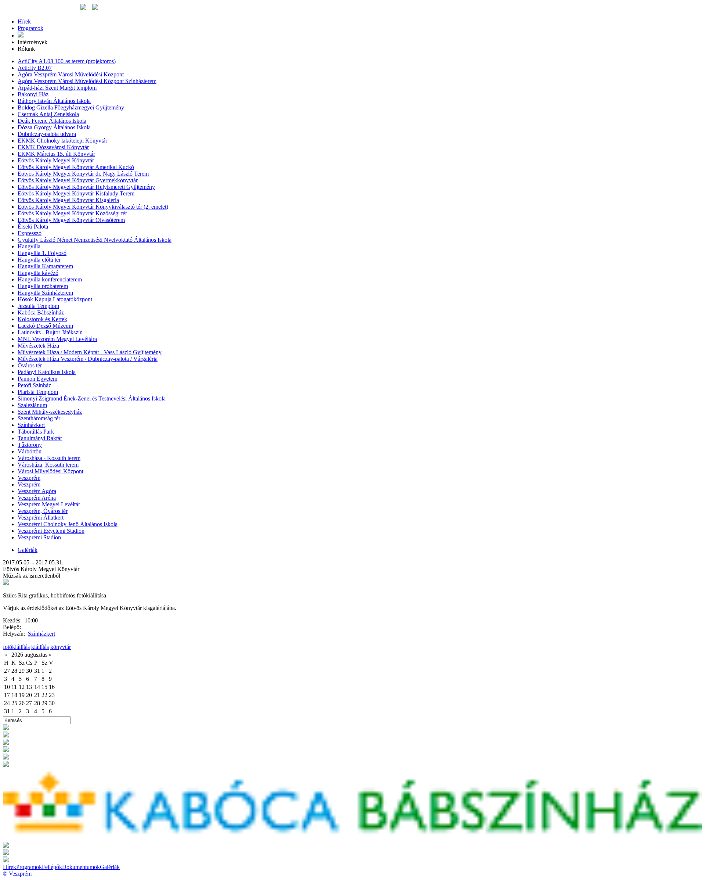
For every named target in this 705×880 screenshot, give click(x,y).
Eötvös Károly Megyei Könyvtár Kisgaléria (68, 200)
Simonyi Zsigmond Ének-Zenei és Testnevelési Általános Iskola (92, 398)
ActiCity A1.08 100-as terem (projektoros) (67, 61)
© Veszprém (17, 873)
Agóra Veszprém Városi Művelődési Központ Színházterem (87, 81)
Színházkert (31, 425)
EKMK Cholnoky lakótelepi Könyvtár (62, 140)
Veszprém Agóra (37, 491)
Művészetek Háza (38, 345)
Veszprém (29, 478)
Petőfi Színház (34, 385)
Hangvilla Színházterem (45, 293)
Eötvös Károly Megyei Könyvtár (56, 160)
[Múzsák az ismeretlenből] (6, 583)
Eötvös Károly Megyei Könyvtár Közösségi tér (72, 213)
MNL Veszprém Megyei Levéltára (57, 339)
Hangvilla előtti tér (39, 259)
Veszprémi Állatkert (41, 517)
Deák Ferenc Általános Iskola (52, 121)
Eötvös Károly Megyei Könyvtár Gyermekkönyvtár (78, 180)
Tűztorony (30, 445)
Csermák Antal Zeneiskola (48, 114)
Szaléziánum (32, 405)
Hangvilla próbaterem (43, 286)
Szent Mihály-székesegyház (50, 412)
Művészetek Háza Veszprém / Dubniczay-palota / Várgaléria (88, 359)
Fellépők (52, 867)
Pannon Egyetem (37, 379)
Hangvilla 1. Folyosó (42, 253)
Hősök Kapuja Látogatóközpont (55, 299)
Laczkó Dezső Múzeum (45, 326)
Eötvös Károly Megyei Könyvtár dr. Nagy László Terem (83, 173)
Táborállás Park (36, 431)
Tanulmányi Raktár (40, 438)
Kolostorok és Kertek (42, 319)
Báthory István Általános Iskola (54, 101)
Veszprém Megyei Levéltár (49, 504)
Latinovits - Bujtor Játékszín (50, 332)
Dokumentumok (81, 867)
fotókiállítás (16, 647)
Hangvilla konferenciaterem (50, 279)
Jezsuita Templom (38, 306)
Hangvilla (29, 246)
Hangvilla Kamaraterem (45, 266)
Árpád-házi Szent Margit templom (57, 88)
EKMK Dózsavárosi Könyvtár (53, 147)
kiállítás (40, 647)
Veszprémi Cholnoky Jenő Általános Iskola (68, 524)
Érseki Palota (33, 226)
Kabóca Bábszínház (41, 312)
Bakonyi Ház (33, 94)
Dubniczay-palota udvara (47, 134)
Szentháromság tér (39, 418)
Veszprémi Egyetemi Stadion (51, 531)
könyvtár (60, 647)
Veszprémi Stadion (39, 537)
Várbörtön (29, 451)
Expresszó (29, 233)
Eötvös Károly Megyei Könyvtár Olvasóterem (71, 220)
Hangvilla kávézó (38, 273)
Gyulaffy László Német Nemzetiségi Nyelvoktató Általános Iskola (94, 240)
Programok (30, 28)
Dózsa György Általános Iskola (54, 127)
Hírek (24, 21)
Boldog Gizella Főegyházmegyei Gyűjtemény (71, 107)
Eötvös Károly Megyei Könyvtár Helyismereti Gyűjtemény (86, 187)
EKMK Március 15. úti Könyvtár (56, 154)
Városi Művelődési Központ (50, 471)
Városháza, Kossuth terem (48, 464)
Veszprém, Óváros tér (43, 511)
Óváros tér (30, 365)
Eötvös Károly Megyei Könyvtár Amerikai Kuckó (76, 167)
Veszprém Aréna (37, 498)
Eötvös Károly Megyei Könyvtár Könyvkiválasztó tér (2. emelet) (93, 207)
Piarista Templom (38, 392)
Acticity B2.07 (35, 68)
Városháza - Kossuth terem (49, 458)
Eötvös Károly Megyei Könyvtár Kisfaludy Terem (76, 193)
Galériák (27, 550)
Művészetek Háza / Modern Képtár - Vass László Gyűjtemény (90, 352)
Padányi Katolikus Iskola (47, 372)
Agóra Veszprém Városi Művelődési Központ (71, 74)
